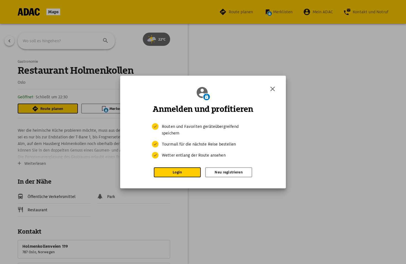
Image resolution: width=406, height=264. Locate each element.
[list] (203, 141)
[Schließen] (272, 89)
